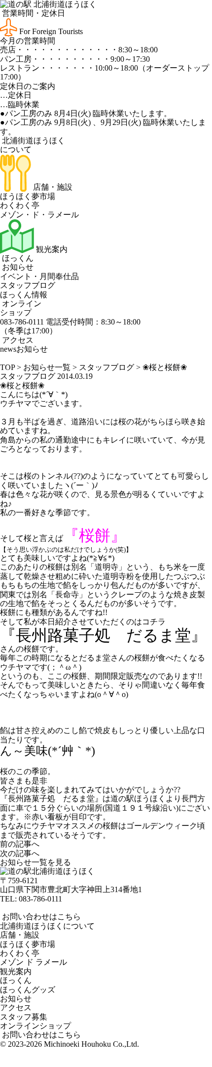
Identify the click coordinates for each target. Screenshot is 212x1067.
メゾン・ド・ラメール (39, 214)
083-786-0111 (40, 899)
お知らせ (17, 267)
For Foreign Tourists (50, 31)
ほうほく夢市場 (27, 196)
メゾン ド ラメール (33, 962)
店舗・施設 (51, 187)
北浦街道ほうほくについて (47, 926)
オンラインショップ (20, 308)
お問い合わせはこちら (40, 916)
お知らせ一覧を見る (35, 862)
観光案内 (51, 249)
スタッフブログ (27, 285)
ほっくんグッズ (27, 989)
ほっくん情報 (23, 294)
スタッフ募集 (23, 1017)
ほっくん (17, 258)
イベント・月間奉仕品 (39, 276)
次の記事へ (19, 853)
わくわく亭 (19, 205)
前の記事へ (19, 844)
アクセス (17, 340)
